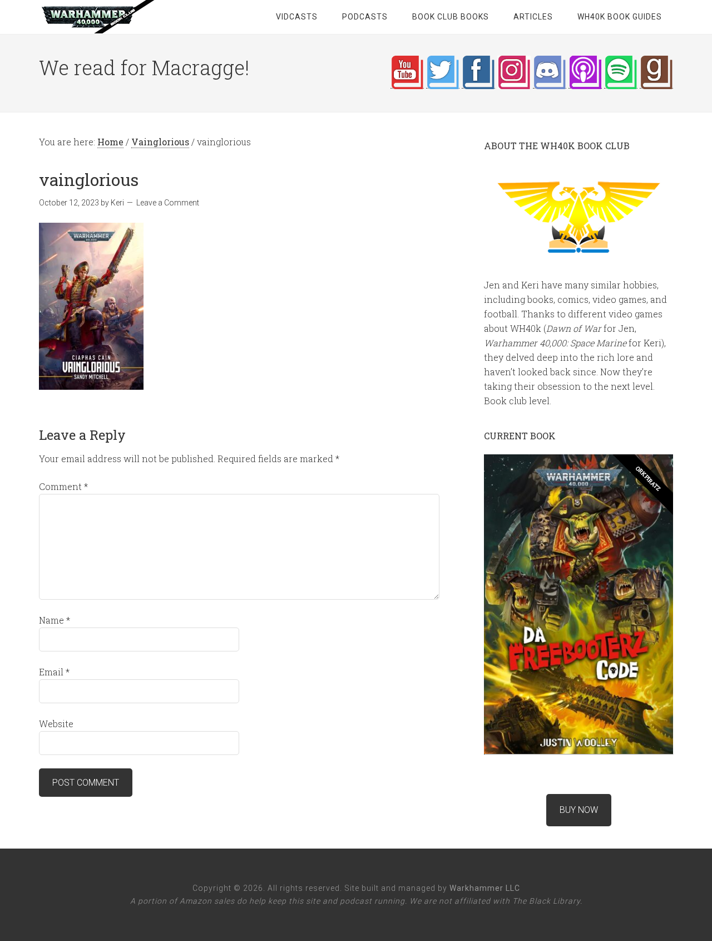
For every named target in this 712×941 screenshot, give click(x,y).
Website (56, 723)
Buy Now (579, 810)
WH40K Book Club (128, 16)
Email (54, 672)
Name (54, 620)
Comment (63, 486)
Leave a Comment (167, 202)
